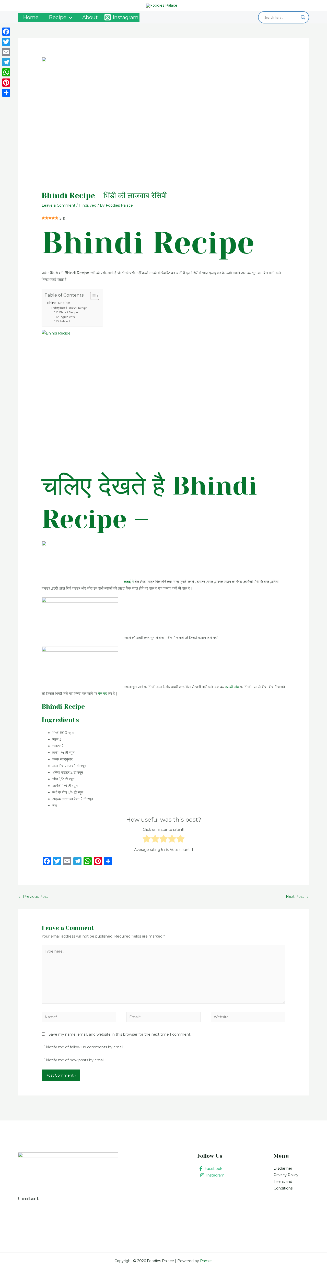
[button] (69, 17)
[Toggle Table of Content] (92, 295)
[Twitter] (6, 42)
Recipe (57, 17)
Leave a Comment (58, 205)
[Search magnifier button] (303, 17)
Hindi (83, 205)
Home (31, 17)
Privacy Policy (286, 1175)
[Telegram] (6, 62)
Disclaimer (283, 1168)
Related (65, 321)
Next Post (297, 896)
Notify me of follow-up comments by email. (85, 1047)
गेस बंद (102, 693)
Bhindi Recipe (58, 303)
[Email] (6, 52)
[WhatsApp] (6, 72)
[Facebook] (6, 31)
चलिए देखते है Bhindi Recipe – (71, 308)
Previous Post (33, 896)
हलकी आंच (232, 687)
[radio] (147, 839)
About (90, 17)
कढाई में (129, 581)
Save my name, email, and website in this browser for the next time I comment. (120, 1034)
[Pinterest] (6, 82)
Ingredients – (68, 317)
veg (93, 205)
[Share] (6, 93)
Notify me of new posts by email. (75, 1060)
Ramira (206, 1261)
